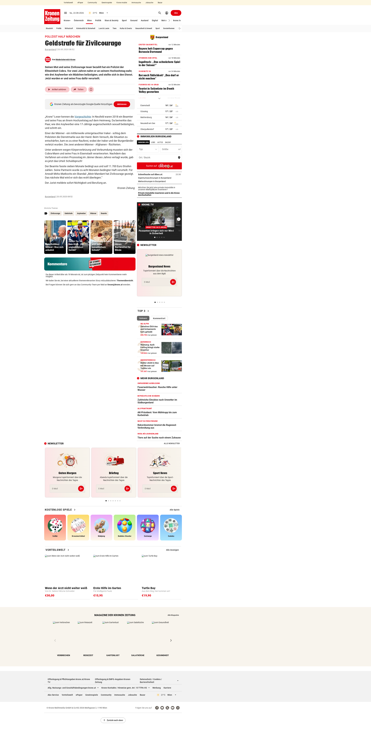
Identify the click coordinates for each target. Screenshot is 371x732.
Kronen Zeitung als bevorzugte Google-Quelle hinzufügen (90, 104)
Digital (155, 20)
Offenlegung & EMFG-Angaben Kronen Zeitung (112, 680)
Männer (93, 213)
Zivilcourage (55, 213)
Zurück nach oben (113, 720)
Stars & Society (111, 20)
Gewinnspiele (107, 3)
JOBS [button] (153, 142)
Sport (124, 20)
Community (92, 3)
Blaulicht (49, 28)
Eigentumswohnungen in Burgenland (159, 178)
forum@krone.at (115, 284)
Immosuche (136, 3)
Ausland (144, 20)
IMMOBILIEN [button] (143, 142)
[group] (55, 237)
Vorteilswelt (68, 3)
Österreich (79, 20)
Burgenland (50, 49)
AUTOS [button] (160, 142)
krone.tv (177, 20)
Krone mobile (122, 3)
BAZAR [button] (168, 142)
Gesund (133, 20)
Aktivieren (122, 104)
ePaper (80, 3)
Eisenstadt (145, 105)
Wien (89, 20)
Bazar (160, 3)
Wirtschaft (69, 28)
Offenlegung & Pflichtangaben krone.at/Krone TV (69, 680)
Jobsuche (149, 3)
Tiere (114, 28)
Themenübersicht (125, 280)
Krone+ (67, 20)
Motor (164, 20)
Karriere (167, 688)
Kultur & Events (126, 28)
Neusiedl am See (147, 123)
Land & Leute (104, 28)
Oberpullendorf (147, 129)
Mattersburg (146, 117)
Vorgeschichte (82, 116)
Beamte (104, 213)
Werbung (156, 688)
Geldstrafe (68, 213)
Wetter (180, 28)
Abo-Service (53, 695)
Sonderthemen (168, 28)
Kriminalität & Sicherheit (85, 28)
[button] (169, 20)
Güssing (144, 111)
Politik (98, 20)
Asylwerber (81, 213)
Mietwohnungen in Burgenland (159, 181)
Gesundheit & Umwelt (143, 28)
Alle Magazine (173, 615)
